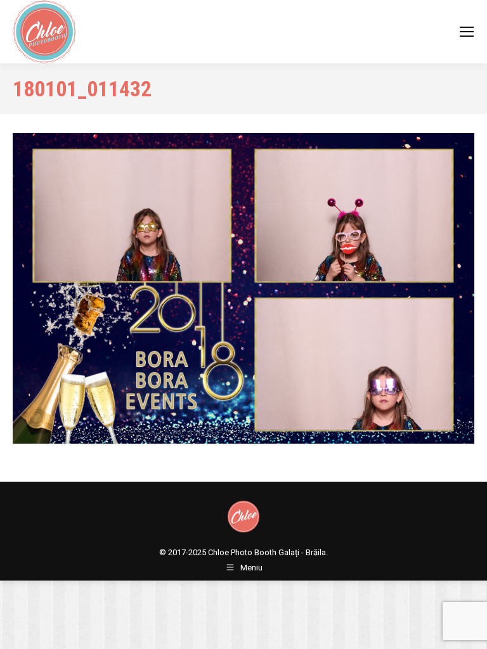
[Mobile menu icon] (466, 31)
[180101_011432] (243, 288)
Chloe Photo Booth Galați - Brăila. (268, 552)
